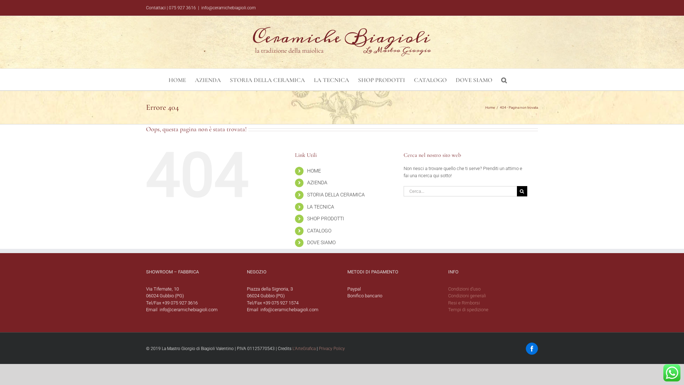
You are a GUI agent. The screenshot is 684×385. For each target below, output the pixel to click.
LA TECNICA (320, 207)
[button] (504, 79)
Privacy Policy (332, 348)
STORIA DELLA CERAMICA (336, 194)
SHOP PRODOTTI (325, 218)
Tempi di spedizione (468, 309)
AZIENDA (317, 182)
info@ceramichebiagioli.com (228, 7)
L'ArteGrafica (304, 348)
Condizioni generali (467, 295)
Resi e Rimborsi (464, 303)
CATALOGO (319, 230)
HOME (314, 171)
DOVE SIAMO (321, 242)
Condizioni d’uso (464, 289)
